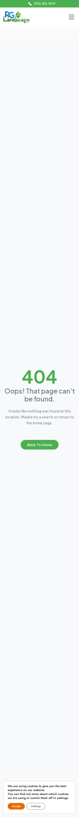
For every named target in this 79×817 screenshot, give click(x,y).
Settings (36, 806)
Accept (16, 806)
